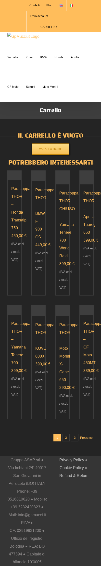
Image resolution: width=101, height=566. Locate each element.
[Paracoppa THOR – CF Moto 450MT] (86, 310)
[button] (66, 87)
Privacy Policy (71, 460)
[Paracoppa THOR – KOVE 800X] (38, 311)
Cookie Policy (72, 468)
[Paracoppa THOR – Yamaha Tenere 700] (14, 310)
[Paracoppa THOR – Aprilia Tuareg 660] (86, 177)
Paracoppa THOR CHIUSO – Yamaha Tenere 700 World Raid (68, 224)
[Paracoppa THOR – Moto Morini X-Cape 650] (62, 311)
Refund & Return (73, 476)
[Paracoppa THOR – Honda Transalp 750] (14, 175)
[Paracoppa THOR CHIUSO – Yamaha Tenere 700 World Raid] (62, 177)
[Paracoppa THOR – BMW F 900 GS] (38, 176)
